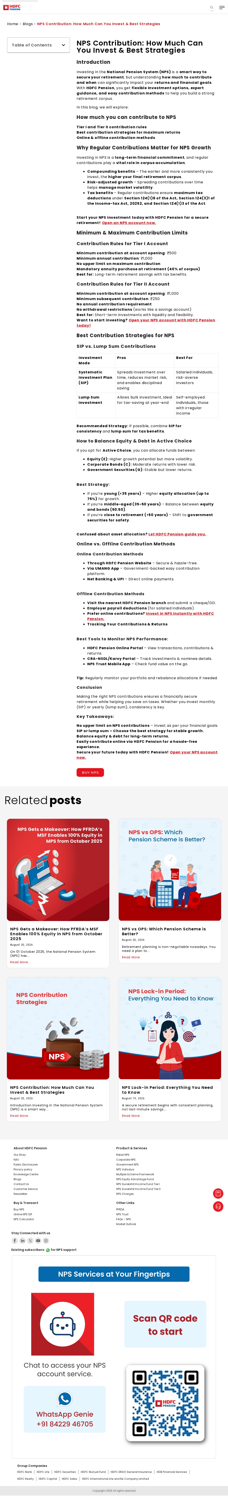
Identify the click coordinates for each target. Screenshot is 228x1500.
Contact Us (21, 1184)
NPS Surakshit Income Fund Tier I (138, 1184)
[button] (63, 45)
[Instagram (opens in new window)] (46, 1240)
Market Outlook (126, 1224)
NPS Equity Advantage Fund (135, 1179)
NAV (16, 1160)
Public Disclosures (26, 1164)
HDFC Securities (65, 1472)
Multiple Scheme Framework (135, 1174)
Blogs (28, 23)
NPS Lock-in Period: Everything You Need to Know (167, 1090)
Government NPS (127, 1164)
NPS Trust (122, 1214)
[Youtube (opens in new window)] (38, 1240)
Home (12, 23)
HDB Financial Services (172, 1472)
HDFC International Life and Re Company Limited (115, 1479)
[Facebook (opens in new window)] (14, 1240)
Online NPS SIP (23, 1214)
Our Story (20, 1155)
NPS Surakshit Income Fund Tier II (138, 1189)
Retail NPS (122, 1155)
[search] (212, 7)
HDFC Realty (25, 1479)
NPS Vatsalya (125, 1169)
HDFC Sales (69, 1479)
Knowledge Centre (26, 1174)
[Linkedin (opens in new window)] (22, 1240)
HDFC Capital (48, 1479)
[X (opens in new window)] (30, 1240)
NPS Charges (125, 1194)
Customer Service (26, 1189)
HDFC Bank (24, 1472)
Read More (19, 962)
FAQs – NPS (123, 1219)
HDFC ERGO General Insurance (131, 1472)
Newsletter (20, 1194)
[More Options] (222, 7)
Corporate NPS (126, 1160)
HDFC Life (43, 1472)
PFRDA (120, 1209)
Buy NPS (19, 1209)
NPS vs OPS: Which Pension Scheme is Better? (164, 931)
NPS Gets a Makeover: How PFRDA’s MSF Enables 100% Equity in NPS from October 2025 (56, 933)
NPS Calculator (24, 1219)
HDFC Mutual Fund (93, 1472)
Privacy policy (23, 1169)
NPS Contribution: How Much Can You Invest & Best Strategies (52, 1090)
